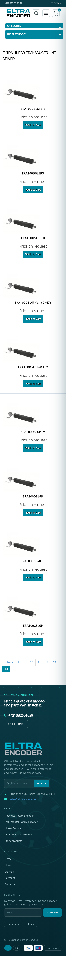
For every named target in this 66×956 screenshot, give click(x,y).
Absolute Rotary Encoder (19, 815)
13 (54, 662)
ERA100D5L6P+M (33, 432)
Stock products (13, 841)
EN (8, 947)
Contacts (10, 884)
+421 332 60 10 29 (13, 3)
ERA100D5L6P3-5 (33, 109)
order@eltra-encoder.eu (23, 799)
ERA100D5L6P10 (33, 238)
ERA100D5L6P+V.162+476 (33, 303)
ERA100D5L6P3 (33, 173)
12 (46, 662)
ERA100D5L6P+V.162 (33, 367)
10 (31, 662)
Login (31, 923)
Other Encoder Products (19, 834)
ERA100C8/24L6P (33, 561)
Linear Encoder (14, 828)
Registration (14, 923)
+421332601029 (20, 715)
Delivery (9, 871)
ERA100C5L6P (33, 626)
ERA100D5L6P (33, 496)
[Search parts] (36, 13)
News (8, 865)
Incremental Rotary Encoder (21, 822)
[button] (56, 13)
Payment (10, 877)
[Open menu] (46, 13)
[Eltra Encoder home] (18, 13)
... (25, 662)
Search (41, 783)
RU (16, 947)
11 (39, 662)
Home (8, 859)
